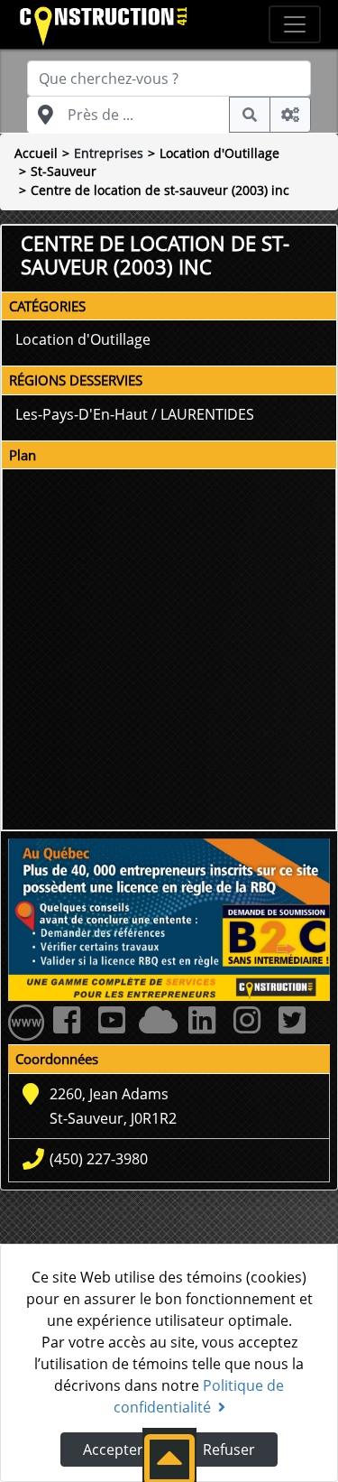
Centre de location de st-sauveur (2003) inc (160, 190)
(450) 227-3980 (99, 1159)
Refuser (229, 1449)
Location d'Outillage (219, 153)
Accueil (36, 153)
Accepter (113, 1449)
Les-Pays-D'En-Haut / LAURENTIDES (134, 414)
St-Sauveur (63, 171)
